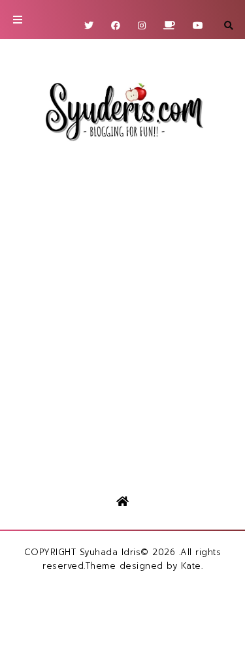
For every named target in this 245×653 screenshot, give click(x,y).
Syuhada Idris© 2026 (128, 552)
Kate (191, 566)
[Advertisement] (122, 305)
